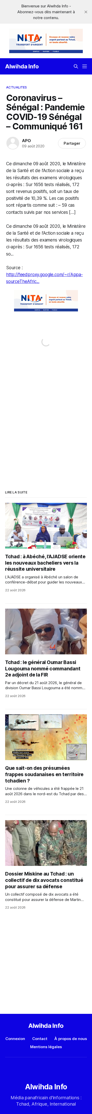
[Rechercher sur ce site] (76, 66)
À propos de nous (70, 1038)
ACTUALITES (16, 87)
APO (26, 140)
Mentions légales (46, 1046)
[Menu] (84, 66)
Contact (39, 1038)
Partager (72, 143)
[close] (86, 12)
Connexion (15, 1038)
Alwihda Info (22, 66)
